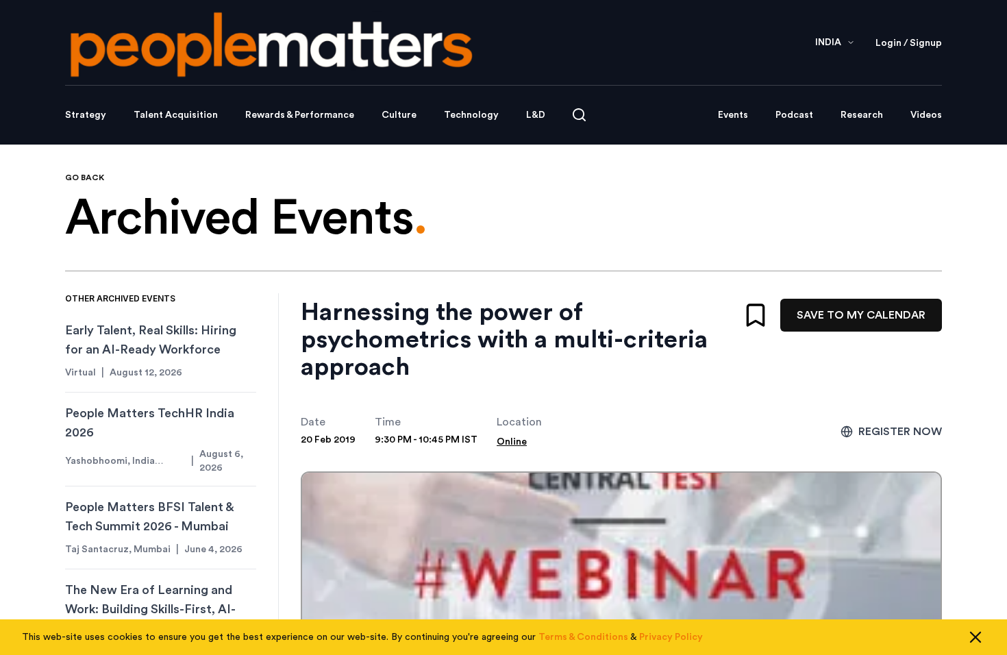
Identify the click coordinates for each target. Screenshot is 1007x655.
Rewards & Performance (299, 115)
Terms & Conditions (583, 637)
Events (733, 115)
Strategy (85, 115)
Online (512, 442)
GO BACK (84, 177)
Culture (399, 115)
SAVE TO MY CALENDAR (861, 315)
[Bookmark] (755, 315)
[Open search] (579, 114)
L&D (535, 115)
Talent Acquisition (176, 115)
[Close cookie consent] (975, 637)
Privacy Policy (671, 637)
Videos (926, 115)
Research (862, 115)
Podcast (794, 115)
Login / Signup (908, 43)
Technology (471, 115)
